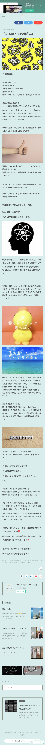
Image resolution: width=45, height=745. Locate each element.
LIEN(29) (14, 562)
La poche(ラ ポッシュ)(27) (25, 560)
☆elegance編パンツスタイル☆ (14, 628)
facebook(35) (21, 562)
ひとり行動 (6, 609)
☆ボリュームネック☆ (9, 653)
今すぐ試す (29, 10)
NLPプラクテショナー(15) (9, 560)
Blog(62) (28, 562)
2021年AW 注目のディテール (13, 648)
